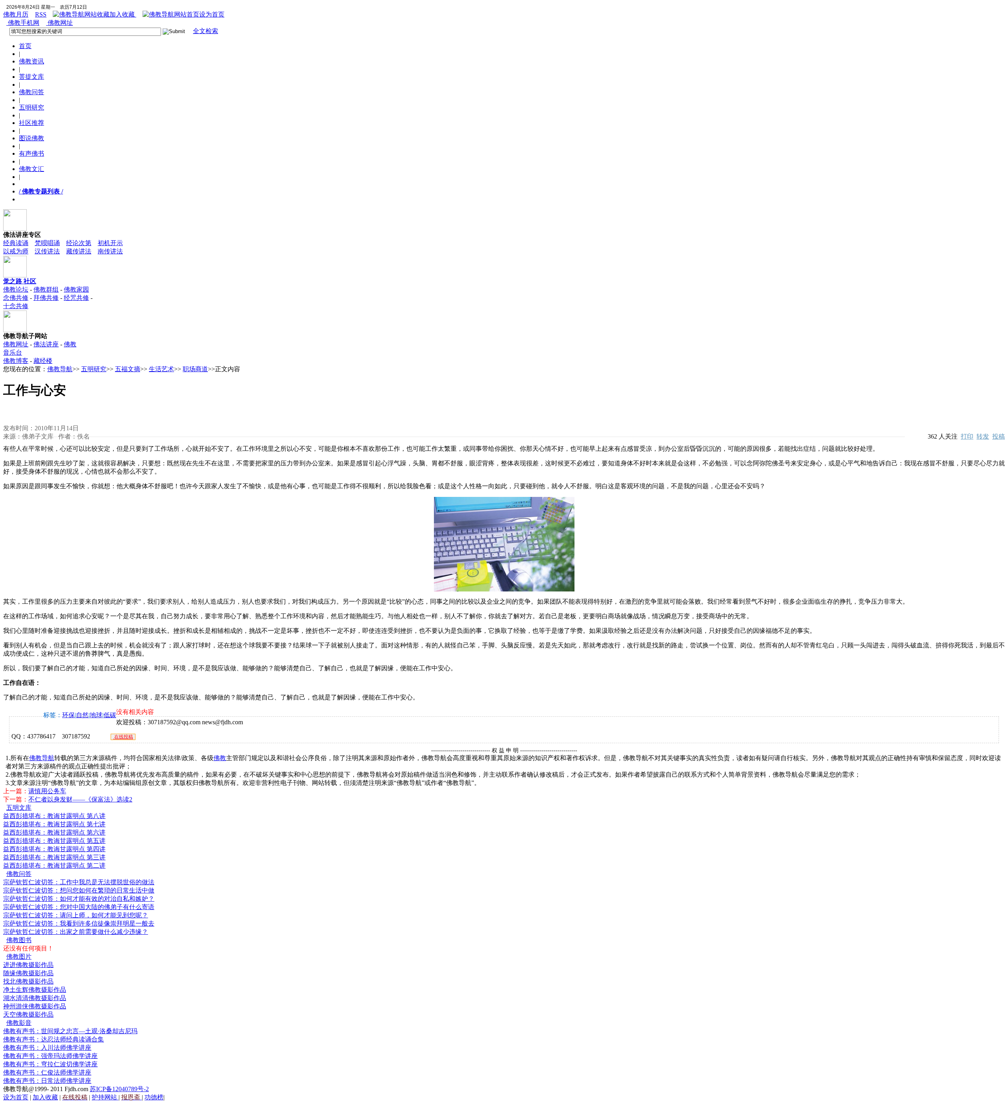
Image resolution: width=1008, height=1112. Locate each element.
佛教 (219, 758)
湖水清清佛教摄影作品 (34, 998)
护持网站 (105, 1097)
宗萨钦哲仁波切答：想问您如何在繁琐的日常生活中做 (78, 890)
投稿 (998, 436)
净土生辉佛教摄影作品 (34, 989)
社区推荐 (31, 122)
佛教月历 (15, 14)
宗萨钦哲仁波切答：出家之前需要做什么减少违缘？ (75, 931)
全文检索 (205, 31)
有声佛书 (31, 153)
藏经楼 (42, 360)
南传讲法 (110, 251)
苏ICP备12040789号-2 (119, 1089)
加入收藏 (122, 14)
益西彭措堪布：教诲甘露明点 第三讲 (54, 857)
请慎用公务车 (47, 791)
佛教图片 (19, 956)
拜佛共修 (46, 297)
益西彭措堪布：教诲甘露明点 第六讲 (54, 832)
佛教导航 (59, 369)
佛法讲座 (46, 344)
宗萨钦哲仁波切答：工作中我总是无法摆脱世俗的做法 (78, 882)
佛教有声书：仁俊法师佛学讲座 (47, 1072)
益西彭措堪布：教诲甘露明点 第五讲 (54, 840)
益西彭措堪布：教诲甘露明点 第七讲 (54, 824)
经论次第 (78, 243)
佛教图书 (19, 940)
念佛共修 (15, 297)
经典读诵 (15, 243)
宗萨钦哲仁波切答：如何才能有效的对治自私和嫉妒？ (78, 898)
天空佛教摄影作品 (28, 1014)
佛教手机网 (22, 22)
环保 (68, 715)
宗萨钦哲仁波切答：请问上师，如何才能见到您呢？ (75, 915)
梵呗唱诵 (47, 243)
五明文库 (19, 807)
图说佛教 (31, 138)
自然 (82, 715)
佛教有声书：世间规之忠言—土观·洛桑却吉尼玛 (70, 1031)
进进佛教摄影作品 (28, 964)
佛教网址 (59, 22)
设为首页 (211, 14)
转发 (982, 436)
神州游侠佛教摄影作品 (34, 1006)
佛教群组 (46, 289)
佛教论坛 (15, 289)
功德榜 (154, 1097)
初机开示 (110, 243)
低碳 (110, 715)
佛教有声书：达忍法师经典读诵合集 (53, 1039)
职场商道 (195, 369)
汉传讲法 (47, 251)
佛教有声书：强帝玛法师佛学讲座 (50, 1055)
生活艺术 (161, 369)
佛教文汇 (31, 168)
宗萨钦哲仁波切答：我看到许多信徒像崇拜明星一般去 (78, 923)
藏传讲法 (78, 251)
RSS (40, 14)
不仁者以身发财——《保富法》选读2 (80, 799)
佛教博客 (15, 360)
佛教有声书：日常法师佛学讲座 (47, 1080)
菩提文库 (31, 76)
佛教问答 (31, 92)
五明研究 (31, 107)
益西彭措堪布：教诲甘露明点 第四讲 (54, 849)
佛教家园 (76, 289)
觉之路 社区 (19, 281)
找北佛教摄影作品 (28, 981)
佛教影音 (19, 1022)
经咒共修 (76, 297)
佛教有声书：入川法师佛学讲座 (47, 1047)
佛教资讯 (31, 61)
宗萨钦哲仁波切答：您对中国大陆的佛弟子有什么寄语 (78, 907)
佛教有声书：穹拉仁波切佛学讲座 (50, 1064)
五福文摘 (127, 369)
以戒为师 (15, 251)
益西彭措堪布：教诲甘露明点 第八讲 (54, 816)
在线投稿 (123, 737)
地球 (96, 715)
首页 (25, 46)
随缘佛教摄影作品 (28, 973)
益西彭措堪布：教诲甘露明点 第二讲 (54, 865)
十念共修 (15, 306)
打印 (967, 436)
